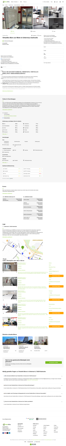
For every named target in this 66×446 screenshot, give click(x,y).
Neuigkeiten (20, 431)
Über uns (24, 1)
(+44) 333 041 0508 (6, 430)
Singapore (56, 428)
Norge (34, 428)
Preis (51, 1)
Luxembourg (35, 435)
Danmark (34, 425)
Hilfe (21, 1)
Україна (44, 435)
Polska (55, 425)
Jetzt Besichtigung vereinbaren (49, 40)
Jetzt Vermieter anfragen (48, 39)
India (55, 430)
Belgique (34, 433)
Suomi (34, 430)
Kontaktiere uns (20, 426)
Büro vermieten (46, 1)
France (44, 428)
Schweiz (45, 433)
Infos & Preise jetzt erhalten (48, 38)
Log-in (57, 1)
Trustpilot (45, 54)
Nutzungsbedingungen (48, 439)
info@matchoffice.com (6, 429)
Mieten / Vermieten (14, 1)
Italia (44, 430)
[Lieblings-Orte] (63, 1)
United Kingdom (46, 425)
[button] (3, 272)
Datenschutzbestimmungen (36, 439)
